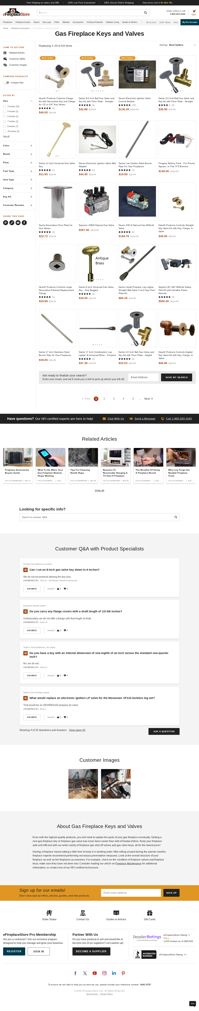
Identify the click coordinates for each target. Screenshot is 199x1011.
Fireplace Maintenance (128, 863)
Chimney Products (95, 22)
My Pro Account (189, 22)
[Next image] (72, 74)
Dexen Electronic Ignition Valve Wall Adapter (97, 165)
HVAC (56, 22)
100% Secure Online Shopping (119, 3)
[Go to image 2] (58, 90)
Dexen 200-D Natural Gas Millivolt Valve (136, 227)
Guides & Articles (129, 22)
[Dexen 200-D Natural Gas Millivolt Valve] (137, 201)
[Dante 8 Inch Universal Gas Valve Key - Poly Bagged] (97, 263)
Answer (32, 589)
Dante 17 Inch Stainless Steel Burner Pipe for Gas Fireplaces (55, 353)
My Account (151, 22)
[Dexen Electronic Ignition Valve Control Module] (137, 74)
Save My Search (177, 377)
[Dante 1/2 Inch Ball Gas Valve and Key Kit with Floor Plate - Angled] (137, 328)
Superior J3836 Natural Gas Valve (96, 225)
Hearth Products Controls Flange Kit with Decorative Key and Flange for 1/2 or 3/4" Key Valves (57, 101)
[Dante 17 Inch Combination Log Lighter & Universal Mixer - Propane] (97, 328)
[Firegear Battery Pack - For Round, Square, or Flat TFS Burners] (177, 139)
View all (99, 490)
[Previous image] (42, 74)
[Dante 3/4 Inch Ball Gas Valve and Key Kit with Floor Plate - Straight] (97, 74)
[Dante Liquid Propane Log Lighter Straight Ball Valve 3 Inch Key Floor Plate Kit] (137, 263)
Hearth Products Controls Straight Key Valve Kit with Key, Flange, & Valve (176, 228)
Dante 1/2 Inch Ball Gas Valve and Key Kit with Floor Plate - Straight (176, 100)
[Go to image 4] (98, 90)
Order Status (165, 22)
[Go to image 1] (56, 91)
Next (147, 398)
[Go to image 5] (100, 90)
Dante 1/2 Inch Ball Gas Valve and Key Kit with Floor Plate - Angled (136, 353)
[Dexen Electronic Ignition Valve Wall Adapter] (97, 139)
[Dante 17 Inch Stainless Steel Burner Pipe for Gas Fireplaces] (57, 328)
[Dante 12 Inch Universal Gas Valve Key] (57, 139)
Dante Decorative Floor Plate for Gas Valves (55, 227)
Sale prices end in (158, 3)
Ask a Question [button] (164, 731)
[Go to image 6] (102, 90)
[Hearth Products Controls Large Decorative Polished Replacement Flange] (57, 263)
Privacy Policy (106, 994)
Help (176, 22)
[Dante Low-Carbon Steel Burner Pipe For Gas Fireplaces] (137, 139)
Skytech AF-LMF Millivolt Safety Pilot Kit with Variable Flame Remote (175, 290)
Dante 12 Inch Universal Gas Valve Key (57, 165)
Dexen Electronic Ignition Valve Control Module (135, 100)
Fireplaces (7, 22)
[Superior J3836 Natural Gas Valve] (97, 201)
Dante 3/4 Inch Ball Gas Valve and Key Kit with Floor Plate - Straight (96, 100)
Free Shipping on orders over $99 (43, 3)
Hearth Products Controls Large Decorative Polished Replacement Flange (56, 290)
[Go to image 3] (96, 90)
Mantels (66, 22)
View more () (77, 730)
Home (5, 28)
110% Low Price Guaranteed (81, 3)
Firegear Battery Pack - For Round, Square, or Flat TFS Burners (177, 165)
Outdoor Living (112, 22)
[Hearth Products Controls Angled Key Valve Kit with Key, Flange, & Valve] (177, 328)
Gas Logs (47, 22)
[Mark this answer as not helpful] (65, 589)
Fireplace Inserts (23, 22)
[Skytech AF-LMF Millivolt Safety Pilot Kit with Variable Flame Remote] (177, 263)
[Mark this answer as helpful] (58, 589)
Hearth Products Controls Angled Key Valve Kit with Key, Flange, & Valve (176, 355)
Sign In (38, 951)
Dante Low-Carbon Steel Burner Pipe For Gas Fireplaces (135, 165)
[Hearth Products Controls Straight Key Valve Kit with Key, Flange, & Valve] (177, 201)
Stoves (36, 22)
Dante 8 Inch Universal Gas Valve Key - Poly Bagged (96, 288)
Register (14, 951)
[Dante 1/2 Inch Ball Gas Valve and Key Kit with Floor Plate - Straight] (177, 74)
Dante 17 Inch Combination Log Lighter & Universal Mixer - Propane (97, 353)
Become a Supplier (91, 951)
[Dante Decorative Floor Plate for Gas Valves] (57, 201)
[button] (142, 419)
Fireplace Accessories (20, 28)
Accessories (78, 22)
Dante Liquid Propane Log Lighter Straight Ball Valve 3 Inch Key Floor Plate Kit (137, 290)
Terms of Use (92, 994)
